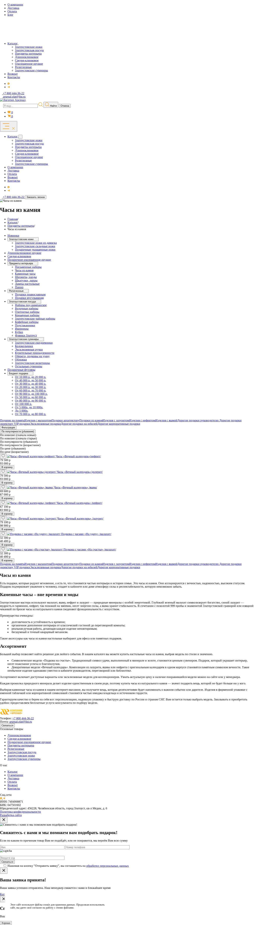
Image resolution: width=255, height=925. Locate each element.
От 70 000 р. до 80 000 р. (30, 414)
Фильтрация (8, 427)
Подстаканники (25, 325)
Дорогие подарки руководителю (198, 420)
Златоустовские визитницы (32, 363)
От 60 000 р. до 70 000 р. (30, 390)
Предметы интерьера (20, 745)
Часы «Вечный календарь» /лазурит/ (80, 518)
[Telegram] (8, 87)
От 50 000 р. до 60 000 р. (30, 397)
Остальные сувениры (28, 366)
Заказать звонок (36, 197)
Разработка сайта (11, 815)
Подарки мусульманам (29, 297)
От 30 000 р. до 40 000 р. (30, 383)
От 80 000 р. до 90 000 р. (30, 400)
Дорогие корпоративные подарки (118, 423)
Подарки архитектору (65, 420)
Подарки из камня (90, 420)
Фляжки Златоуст (26, 335)
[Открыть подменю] (20, 137)
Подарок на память (12, 420)
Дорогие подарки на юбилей (79, 423)
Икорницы (22, 328)
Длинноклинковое (19, 735)
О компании (15, 775)
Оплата (12, 781)
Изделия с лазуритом (115, 420)
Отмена (64, 105)
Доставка (13, 778)
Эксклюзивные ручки (29, 349)
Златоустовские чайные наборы (35, 318)
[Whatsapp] (8, 83)
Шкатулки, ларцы (26, 280)
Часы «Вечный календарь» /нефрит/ (79, 503)
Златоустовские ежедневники (34, 342)
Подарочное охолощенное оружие (29, 259)
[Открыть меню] (8, 126)
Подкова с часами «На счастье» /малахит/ (89, 549)
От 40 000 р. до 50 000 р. (30, 380)
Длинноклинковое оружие (24, 253)
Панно (19, 287)
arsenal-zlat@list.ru (20, 721)
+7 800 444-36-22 (23, 718)
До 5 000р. (21, 410)
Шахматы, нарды (26, 277)
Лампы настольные (27, 283)
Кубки (19, 332)
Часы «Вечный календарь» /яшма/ (75, 487)
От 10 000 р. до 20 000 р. (30, 377)
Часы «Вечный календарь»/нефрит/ (78, 456)
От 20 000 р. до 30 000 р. (30, 387)
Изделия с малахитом (38, 420)
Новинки (13, 235)
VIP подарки (22, 423)
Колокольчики (24, 346)
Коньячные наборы (27, 315)
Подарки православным (30, 294)
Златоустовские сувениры (24, 759)
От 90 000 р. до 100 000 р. (31, 393)
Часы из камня (24, 270)
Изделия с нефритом (142, 420)
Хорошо (5, 923)
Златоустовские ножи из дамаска (36, 242)
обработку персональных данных (107, 865)
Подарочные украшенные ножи (35, 249)
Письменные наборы (28, 267)
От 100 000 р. (23, 404)
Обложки (21, 359)
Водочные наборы (26, 308)
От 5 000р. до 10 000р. (29, 407)
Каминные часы (25, 273)
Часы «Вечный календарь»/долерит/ (80, 471)
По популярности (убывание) (17, 431)
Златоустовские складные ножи (35, 246)
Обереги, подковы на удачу (32, 356)
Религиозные (15, 748)
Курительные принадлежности (34, 352)
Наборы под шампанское (31, 305)
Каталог (12, 771)
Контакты (13, 788)
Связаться (7, 725)
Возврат (12, 785)
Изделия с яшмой (166, 420)
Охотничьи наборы (27, 311)
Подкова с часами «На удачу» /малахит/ (86, 534)
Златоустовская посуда (21, 752)
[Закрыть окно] (3, 820)
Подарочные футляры (21, 369)
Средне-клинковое (19, 256)
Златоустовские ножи (21, 755)
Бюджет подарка (19, 373)
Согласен (128, 901)
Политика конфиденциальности (20, 811)
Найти (53, 105)
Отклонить (128, 910)
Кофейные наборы (26, 322)
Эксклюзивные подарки (45, 423)
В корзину (7, 467)
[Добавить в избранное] (3, 456)
